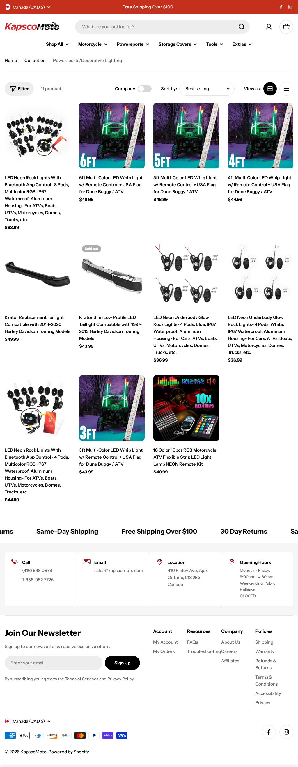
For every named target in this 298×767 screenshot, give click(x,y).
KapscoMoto (33, 751)
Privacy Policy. (121, 678)
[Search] (241, 26)
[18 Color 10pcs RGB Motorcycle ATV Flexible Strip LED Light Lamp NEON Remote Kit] (186, 408)
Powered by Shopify (68, 751)
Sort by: (169, 88)
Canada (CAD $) (29, 7)
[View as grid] (270, 89)
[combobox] (162, 27)
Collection (35, 60)
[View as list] (286, 89)
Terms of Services (81, 678)
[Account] (268, 26)
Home (11, 60)
